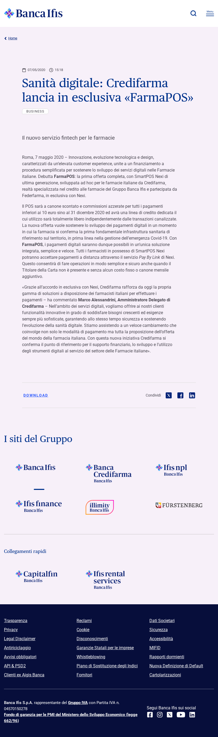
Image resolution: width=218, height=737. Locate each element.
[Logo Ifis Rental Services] (109, 579)
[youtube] (181, 714)
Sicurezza (158, 629)
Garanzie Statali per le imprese (105, 647)
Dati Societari (162, 620)
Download (35, 395)
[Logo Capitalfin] (39, 579)
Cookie (83, 629)
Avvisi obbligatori (20, 656)
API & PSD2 (15, 665)
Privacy (11, 629)
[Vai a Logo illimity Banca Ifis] (109, 509)
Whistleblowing (91, 656)
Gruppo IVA (78, 702)
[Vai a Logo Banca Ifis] (39, 473)
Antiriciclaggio (17, 647)
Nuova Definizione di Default (176, 665)
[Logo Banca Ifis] (33, 13)
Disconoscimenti (92, 638)
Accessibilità (161, 638)
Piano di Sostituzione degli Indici (107, 665)
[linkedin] (192, 714)
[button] (193, 13)
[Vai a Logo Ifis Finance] (39, 509)
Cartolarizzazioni (165, 674)
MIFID (155, 647)
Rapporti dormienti (166, 656)
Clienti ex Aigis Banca (24, 674)
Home (12, 38)
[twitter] (169, 714)
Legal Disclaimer (19, 638)
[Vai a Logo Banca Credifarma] (109, 473)
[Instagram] (160, 714)
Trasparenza (15, 620)
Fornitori (84, 674)
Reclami (84, 620)
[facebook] (150, 714)
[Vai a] (179, 473)
